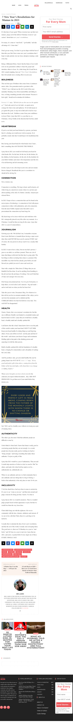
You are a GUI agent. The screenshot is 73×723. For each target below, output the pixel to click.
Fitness (11, 552)
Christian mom (7, 549)
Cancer (36, 633)
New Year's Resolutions (11, 556)
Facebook (25, 608)
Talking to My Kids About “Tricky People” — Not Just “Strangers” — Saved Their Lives (57, 82)
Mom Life (27, 552)
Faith (4, 552)
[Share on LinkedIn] (27, 27)
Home (3, 14)
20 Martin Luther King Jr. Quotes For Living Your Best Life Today (7, 641)
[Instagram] (4, 707)
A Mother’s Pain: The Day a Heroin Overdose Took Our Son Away (21, 639)
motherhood (7, 554)
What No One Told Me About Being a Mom (68, 74)
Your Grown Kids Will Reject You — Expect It (46, 73)
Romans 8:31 (5, 102)
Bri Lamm (19, 24)
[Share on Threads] (32, 27)
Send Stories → (56, 37)
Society (23, 556)
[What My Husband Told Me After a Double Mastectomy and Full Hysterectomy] (36, 628)
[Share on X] (3, 27)
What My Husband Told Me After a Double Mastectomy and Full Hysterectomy (35, 642)
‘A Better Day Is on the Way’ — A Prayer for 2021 (10, 568)
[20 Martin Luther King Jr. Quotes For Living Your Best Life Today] (8, 626)
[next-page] (21, 654)
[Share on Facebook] (8, 27)
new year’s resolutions (20, 37)
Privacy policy (55, 41)
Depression (20, 630)
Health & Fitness (11, 14)
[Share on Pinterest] (18, 27)
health (18, 552)
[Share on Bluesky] (13, 27)
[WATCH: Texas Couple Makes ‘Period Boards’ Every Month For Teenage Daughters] (52, 71)
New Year (17, 554)
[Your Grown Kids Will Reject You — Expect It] (41, 71)
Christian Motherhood (23, 549)
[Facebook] (20, 611)
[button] (71, 9)
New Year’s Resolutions (29, 72)
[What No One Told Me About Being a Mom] (62, 71)
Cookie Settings (41, 713)
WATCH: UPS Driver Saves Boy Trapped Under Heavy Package (46, 82)
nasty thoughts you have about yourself (18, 374)
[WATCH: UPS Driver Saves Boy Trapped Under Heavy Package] (41, 80)
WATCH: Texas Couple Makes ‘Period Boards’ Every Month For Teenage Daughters (27, 688)
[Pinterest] (8, 707)
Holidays (7, 629)
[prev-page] (18, 654)
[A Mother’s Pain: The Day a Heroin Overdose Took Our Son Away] (20, 626)
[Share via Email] (22, 27)
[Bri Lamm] (20, 584)
